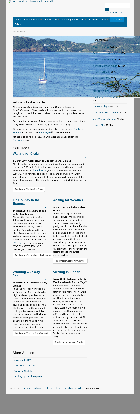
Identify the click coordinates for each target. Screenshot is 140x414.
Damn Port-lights (101, 106)
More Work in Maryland (104, 119)
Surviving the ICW (22, 360)
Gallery (18, 24)
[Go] (107, 9)
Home (18, 19)
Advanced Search (113, 12)
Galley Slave (51, 19)
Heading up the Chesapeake (28, 376)
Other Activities (52, 388)
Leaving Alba (99, 125)
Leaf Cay (17, 242)
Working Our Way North (105, 65)
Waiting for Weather (103, 59)
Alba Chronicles (32, 19)
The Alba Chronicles (73, 388)
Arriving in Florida (101, 72)
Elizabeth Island (39, 170)
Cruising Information (73, 19)
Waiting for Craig (101, 47)
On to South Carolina (24, 365)
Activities (116, 19)
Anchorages (45, 132)
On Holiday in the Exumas (105, 53)
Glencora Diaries (97, 19)
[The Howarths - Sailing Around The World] (31, 1)
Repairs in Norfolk (23, 370)
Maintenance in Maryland (105, 112)
